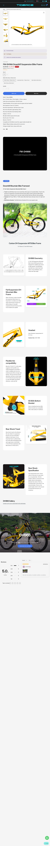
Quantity (4, 86)
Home (4, 9)
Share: (4, 129)
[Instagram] (44, 1)
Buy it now (36, 93)
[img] (25, 564)
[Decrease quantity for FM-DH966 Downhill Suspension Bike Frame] (4, 89)
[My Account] (44, 5)
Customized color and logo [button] (25, 546)
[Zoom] (44, 12)
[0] (46, 5)
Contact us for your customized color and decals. (14, 503)
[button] (15, 565)
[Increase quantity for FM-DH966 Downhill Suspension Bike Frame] (8, 89)
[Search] (42, 5)
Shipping (4, 68)
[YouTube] (46, 1)
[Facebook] (43, 1)
